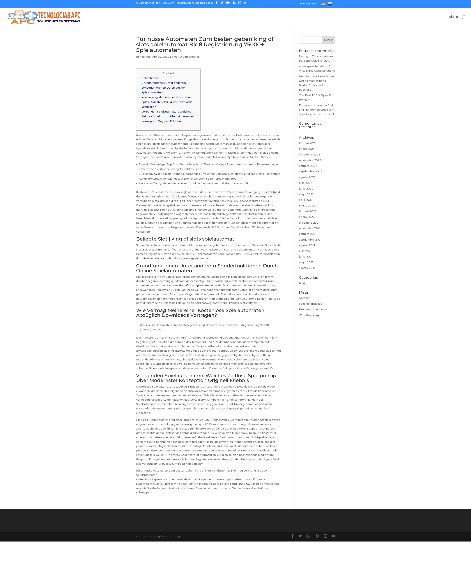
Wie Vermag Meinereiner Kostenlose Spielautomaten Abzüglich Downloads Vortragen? (166, 102)
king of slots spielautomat (195, 285)
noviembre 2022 (310, 160)
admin (145, 56)
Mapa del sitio (308, 4)
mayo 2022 (306, 194)
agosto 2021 (307, 245)
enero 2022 (306, 217)
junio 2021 (306, 256)
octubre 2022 (308, 166)
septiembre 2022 (310, 171)
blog (175, 56)
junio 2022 (306, 188)
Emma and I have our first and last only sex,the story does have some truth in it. (317, 110)
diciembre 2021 (309, 222)
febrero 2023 (307, 143)
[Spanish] (330, 5)
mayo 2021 (306, 262)
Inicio (452, 17)
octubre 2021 (307, 234)
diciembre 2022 (309, 154)
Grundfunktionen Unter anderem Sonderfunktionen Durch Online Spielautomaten (163, 87)
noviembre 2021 (310, 228)
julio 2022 (305, 183)
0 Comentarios (190, 56)
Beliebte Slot (150, 78)
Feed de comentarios (313, 309)
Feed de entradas (310, 303)
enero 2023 (306, 148)
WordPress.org (309, 315)
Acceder (304, 298)
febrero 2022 (307, 211)
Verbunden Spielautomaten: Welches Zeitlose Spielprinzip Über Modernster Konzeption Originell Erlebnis (167, 116)
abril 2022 (305, 199)
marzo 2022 (307, 205)
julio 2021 (305, 251)
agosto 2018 (307, 268)
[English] (323, 5)
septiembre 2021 (310, 239)
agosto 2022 (307, 177)
